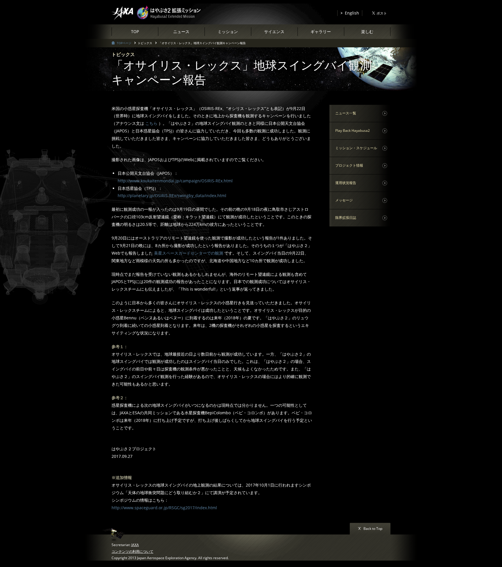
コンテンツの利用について (132, 551)
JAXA (135, 544)
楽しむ (367, 31)
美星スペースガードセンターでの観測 (189, 253)
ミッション (228, 31)
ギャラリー (321, 31)
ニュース (181, 31)
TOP (135, 31)
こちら (151, 123)
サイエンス (274, 31)
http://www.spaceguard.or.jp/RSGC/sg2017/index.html (164, 507)
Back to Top (372, 528)
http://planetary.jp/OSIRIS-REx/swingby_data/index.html (172, 195)
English (352, 13)
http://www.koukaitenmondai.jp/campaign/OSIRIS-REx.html (175, 180)
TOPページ (124, 43)
